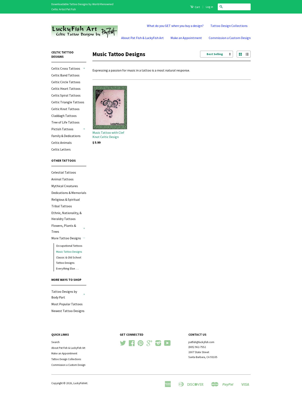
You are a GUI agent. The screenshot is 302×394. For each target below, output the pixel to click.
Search (55, 342)
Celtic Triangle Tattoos (67, 102)
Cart (197, 7)
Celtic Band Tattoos (65, 75)
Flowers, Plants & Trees (63, 228)
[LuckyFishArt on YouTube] (167, 344)
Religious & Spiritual (65, 199)
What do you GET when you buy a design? (175, 26)
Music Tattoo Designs (69, 251)
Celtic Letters (61, 149)
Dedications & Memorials (68, 193)
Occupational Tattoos (69, 246)
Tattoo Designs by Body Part (64, 294)
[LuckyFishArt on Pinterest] (140, 344)
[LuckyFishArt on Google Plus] (149, 344)
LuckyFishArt (80, 383)
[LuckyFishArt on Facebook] (132, 344)
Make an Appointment (186, 38)
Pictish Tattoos (62, 129)
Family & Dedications (66, 136)
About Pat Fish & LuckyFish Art (142, 38)
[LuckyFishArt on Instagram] (158, 344)
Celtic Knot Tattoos (65, 109)
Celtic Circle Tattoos (65, 82)
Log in (209, 7)
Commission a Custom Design (230, 38)
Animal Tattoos (62, 179)
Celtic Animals (61, 143)
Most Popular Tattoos (67, 304)
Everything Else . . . (67, 268)
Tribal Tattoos (61, 206)
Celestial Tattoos (63, 172)
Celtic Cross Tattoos (65, 68)
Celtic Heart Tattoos (66, 88)
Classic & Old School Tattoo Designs (68, 260)
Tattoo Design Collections (229, 26)
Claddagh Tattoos (64, 116)
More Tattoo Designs (66, 238)
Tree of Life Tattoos (65, 122)
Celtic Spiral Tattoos (66, 95)
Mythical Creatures (64, 186)
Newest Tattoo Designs (67, 311)
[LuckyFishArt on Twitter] (123, 344)
